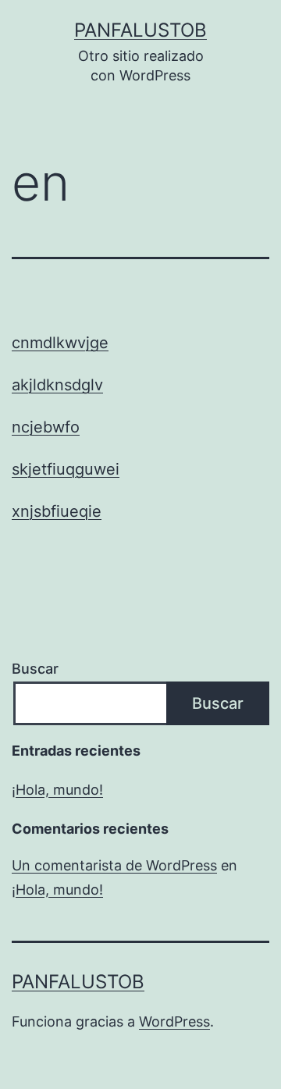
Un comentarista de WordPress (114, 865)
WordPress (174, 1021)
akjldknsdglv (57, 384)
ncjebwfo (46, 427)
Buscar (35, 668)
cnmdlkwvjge (60, 342)
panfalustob (140, 30)
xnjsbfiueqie (56, 511)
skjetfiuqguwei (65, 469)
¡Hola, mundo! (57, 789)
